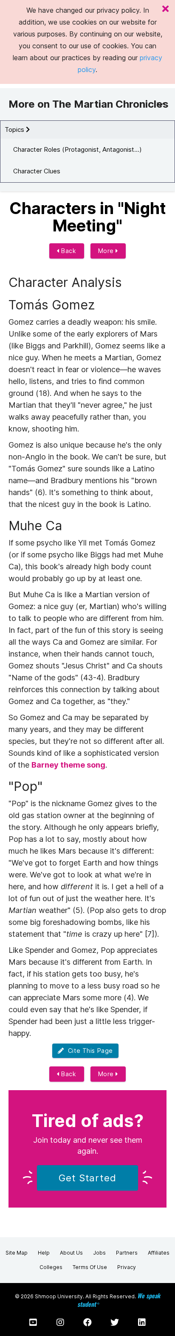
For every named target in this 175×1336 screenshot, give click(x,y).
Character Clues (36, 171)
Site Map (17, 1253)
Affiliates (158, 1253)
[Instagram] (60, 1322)
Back (67, 250)
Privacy (126, 1267)
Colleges (51, 1267)
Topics (15, 129)
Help (44, 1253)
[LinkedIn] (142, 1322)
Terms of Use (90, 1267)
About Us (71, 1253)
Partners (127, 1253)
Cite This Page (88, 1050)
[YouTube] (33, 1322)
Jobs (99, 1253)
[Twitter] (115, 1322)
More (107, 250)
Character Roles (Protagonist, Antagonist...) (77, 149)
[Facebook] (87, 1322)
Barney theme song (68, 764)
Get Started (87, 1177)
